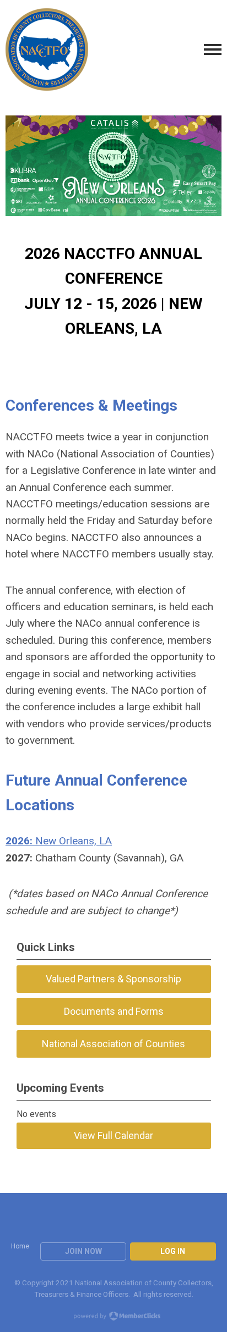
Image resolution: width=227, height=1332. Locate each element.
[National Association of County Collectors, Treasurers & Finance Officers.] (47, 49)
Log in (172, 1251)
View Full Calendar (113, 1135)
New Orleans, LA (59, 840)
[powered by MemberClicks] (113, 1317)
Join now (83, 1251)
